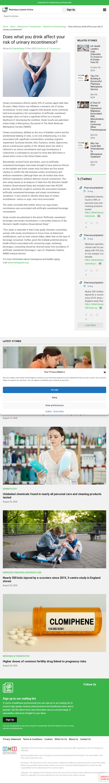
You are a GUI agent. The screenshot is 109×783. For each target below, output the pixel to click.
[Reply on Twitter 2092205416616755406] (86, 315)
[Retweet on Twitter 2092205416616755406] (92, 315)
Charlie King (18, 48)
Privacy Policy (58, 411)
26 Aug (90, 191)
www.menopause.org (18, 262)
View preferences (54, 405)
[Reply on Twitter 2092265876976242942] (86, 271)
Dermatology (10, 489)
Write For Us (61, 739)
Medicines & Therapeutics (49, 48)
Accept (54, 390)
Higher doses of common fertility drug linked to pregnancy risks (44, 661)
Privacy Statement (12, 739)
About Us (73, 739)
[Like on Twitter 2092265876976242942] (98, 271)
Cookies (48, 411)
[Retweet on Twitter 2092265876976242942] (92, 271)
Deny (54, 397)
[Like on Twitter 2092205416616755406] (98, 315)
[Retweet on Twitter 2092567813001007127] (92, 223)
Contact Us (85, 739)
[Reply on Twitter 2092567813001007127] (86, 223)
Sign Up (71, 9)
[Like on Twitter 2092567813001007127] (98, 223)
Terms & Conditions (32, 739)
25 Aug (90, 239)
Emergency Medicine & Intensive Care (22, 572)
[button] (104, 372)
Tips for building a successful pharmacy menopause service (96, 83)
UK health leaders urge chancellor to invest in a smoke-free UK (96, 54)
